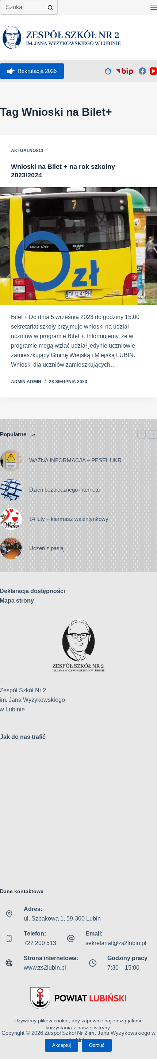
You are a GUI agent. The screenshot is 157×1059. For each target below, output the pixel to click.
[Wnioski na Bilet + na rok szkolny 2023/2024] (78, 246)
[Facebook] (142, 71)
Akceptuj (61, 1045)
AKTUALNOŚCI (27, 150)
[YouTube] (153, 71)
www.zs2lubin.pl (45, 967)
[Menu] (153, 7)
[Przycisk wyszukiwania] (50, 7)
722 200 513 (40, 943)
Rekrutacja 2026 (37, 71)
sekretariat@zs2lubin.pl (115, 943)
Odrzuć (96, 1045)
